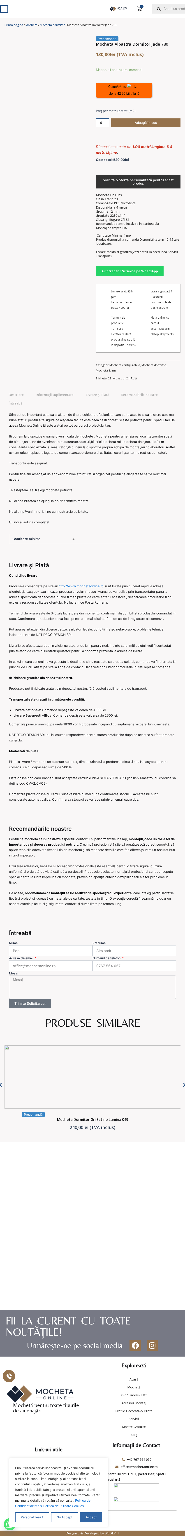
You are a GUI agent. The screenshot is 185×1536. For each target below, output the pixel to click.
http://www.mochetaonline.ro (81, 586)
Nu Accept (64, 1517)
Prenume (99, 943)
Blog (133, 1435)
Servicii (134, 1419)
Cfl (128, 378)
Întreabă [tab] (15, 403)
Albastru (119, 378)
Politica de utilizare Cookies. (64, 1506)
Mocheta (31, 25)
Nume (13, 943)
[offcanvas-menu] (4, 9)
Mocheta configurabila (124, 365)
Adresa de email (21, 958)
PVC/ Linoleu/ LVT (133, 1395)
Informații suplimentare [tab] (55, 394)
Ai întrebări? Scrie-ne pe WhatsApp (130, 271)
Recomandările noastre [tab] (139, 394)
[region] (58, 1492)
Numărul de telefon (106, 958)
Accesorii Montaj (133, 1403)
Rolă (134, 378)
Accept (91, 1517)
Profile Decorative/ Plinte (134, 1411)
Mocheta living (106, 370)
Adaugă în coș (146, 123)
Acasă (134, 1379)
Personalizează (32, 1517)
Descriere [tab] (16, 394)
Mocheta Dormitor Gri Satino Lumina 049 (92, 1119)
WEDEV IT (112, 1533)
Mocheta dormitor (52, 25)
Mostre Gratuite (134, 1427)
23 (110, 378)
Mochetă (134, 1387)
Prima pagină (14, 25)
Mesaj (13, 973)
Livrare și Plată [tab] (97, 394)
